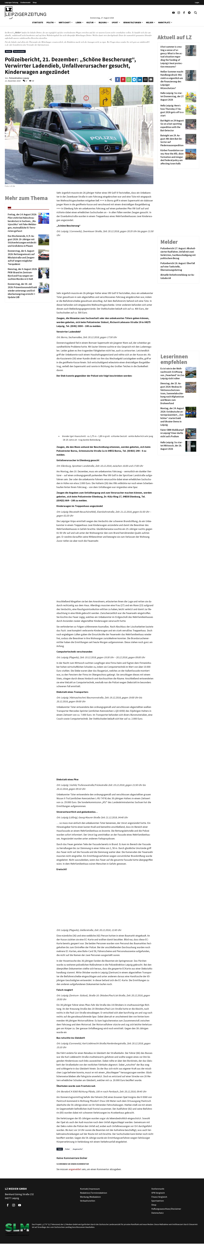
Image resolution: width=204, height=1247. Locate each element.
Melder (149, 22)
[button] (71, 22)
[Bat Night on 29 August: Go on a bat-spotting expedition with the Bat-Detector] (190, 125)
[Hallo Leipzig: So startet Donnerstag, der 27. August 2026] (190, 97)
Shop (35, 2)
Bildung (103, 22)
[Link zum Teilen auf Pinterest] (123, 79)
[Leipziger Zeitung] (25, 12)
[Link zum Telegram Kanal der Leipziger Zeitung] (189, 12)
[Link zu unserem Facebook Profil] (184, 12)
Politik (50, 22)
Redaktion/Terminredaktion (93, 1192)
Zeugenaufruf (77, 1149)
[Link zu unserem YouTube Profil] (173, 12)
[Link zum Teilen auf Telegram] (134, 79)
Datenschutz (157, 1212)
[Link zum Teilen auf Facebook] (117, 79)
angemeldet (75, 1169)
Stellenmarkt (25, 2)
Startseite (37, 22)
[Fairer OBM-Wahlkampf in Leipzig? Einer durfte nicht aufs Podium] (190, 433)
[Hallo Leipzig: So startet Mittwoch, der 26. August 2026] (190, 446)
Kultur (90, 22)
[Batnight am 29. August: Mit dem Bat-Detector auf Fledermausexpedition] (190, 140)
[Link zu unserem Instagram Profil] (178, 12)
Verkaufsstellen (87, 1200)
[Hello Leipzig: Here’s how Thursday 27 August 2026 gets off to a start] (190, 110)
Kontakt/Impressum (90, 1188)
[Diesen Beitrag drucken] (150, 79)
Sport (115, 22)
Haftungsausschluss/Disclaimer (166, 1208)
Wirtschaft (64, 22)
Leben (78, 22)
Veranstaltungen (132, 22)
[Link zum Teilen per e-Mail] (145, 79)
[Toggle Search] (195, 12)
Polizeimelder (19, 51)
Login (197, 2)
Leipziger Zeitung (11, 2)
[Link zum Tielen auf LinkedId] (139, 79)
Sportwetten (157, 1200)
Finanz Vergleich (159, 1196)
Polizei (67, 1149)
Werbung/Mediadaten (90, 1196)
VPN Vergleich (158, 1192)
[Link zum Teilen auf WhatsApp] (128, 79)
